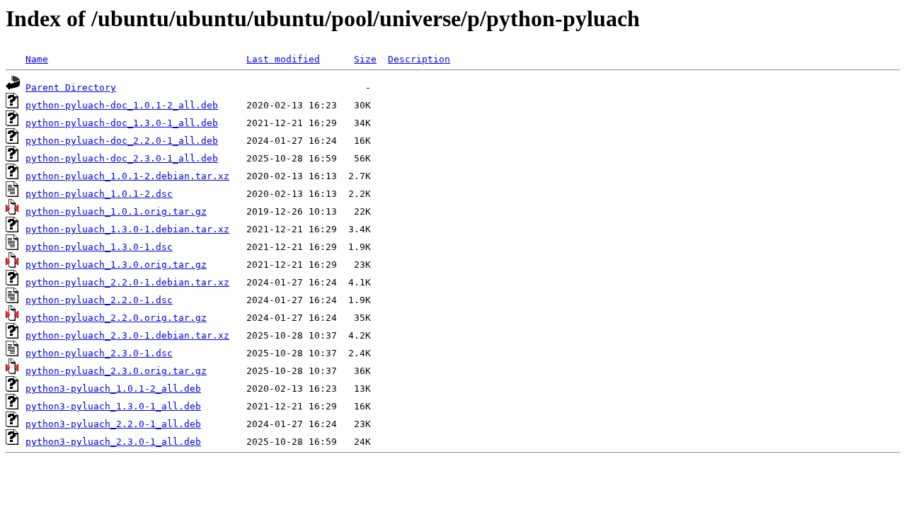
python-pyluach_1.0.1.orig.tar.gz (116, 211)
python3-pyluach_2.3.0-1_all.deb (113, 441)
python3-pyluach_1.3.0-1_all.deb (113, 406)
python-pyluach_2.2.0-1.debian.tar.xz (127, 282)
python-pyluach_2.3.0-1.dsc (99, 353)
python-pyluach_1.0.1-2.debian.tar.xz (127, 176)
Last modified (283, 59)
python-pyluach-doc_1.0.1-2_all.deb (121, 105)
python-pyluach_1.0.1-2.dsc (99, 193)
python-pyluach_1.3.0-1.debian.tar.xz (127, 229)
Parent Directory (70, 87)
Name (36, 59)
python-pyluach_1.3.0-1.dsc (99, 247)
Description (419, 59)
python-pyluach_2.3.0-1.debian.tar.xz (127, 335)
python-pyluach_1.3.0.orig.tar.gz (116, 264)
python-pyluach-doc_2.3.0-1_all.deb (121, 158)
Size (365, 59)
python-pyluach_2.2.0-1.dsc (99, 300)
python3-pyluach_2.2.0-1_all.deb (113, 424)
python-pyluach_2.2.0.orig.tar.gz (116, 317)
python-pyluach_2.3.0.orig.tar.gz (116, 371)
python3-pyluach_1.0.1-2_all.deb (113, 388)
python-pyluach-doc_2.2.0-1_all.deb (121, 140)
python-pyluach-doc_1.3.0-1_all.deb (121, 123)
